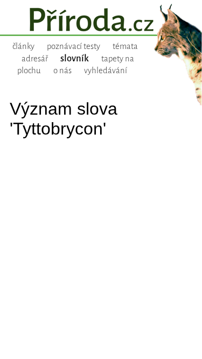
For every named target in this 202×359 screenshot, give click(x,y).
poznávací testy (73, 46)
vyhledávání (105, 70)
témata (125, 46)
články (23, 46)
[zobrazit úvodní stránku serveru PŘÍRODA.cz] (101, 21)
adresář (35, 58)
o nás (62, 70)
